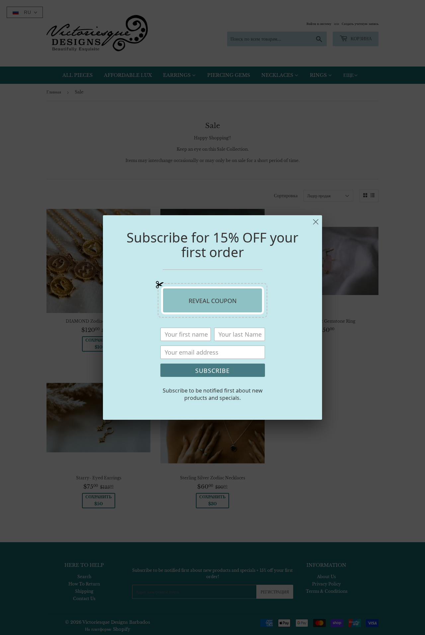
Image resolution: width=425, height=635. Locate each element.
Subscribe (212, 371)
